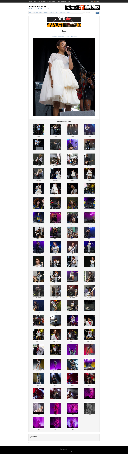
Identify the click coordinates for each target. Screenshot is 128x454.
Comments (97, 1)
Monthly (56, 12)
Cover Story (35, 12)
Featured (40, 12)
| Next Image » (75, 36)
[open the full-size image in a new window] (64, 116)
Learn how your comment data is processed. (53, 442)
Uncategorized (62, 12)
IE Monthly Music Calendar (61, 1)
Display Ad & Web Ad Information (40, 1)
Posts (92, 1)
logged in (37, 437)
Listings (69, 1)
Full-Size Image (61, 36)
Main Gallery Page (68, 36)
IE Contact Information (51, 1)
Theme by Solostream (72, 451)
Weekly (68, 12)
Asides (30, 12)
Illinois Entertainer (37, 6)
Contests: (30, 1)
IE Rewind (46, 12)
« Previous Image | (54, 36)
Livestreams (51, 12)
